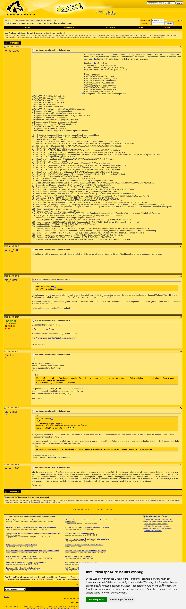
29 (58, 606)
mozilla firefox (139, 500)
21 (41, 606)
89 (34, 608)
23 (45, 606)
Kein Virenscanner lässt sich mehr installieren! (48, 33)
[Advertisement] (56, 73)
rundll (167, 500)
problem (153, 500)
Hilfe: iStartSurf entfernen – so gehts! (157, 526)
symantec (8, 502)
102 (65, 608)
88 (32, 608)
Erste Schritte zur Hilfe (51, 37)
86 (28, 608)
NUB (113, 27)
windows (47, 502)
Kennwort (144, 23)
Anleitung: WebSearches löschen (156, 524)
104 (71, 608)
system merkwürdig (26, 502)
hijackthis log (102, 500)
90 (36, 608)
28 (56, 606)
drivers (39, 500)
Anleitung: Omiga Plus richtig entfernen (157, 528)
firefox (77, 500)
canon (28, 500)
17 (32, 606)
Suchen (167, 27)
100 (58, 608)
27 (54, 606)
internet (110, 500)
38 (78, 606)
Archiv (6, 597)
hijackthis (93, 500)
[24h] (141, 27)
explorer (61, 500)
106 (77, 608)
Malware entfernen (26, 20)
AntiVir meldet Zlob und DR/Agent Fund (98, 509)
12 (21, 606)
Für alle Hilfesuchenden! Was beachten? (158, 519)
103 (68, 608)
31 (63, 606)
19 (37, 606)
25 (50, 606)
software (178, 500)
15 (28, 606)
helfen (82, 500)
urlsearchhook (38, 502)
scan (172, 500)
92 (41, 608)
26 (52, 606)
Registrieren (25, 27)
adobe (7, 500)
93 (43, 608)
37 (76, 606)
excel (55, 500)
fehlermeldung (69, 500)
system (15, 502)
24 (48, 606)
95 (47, 608)
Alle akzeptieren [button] (96, 599)
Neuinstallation (66, 472)
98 (54, 608)
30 (61, 606)
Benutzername (146, 20)
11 (19, 606)
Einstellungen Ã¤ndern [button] (121, 599)
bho (17, 500)
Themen (7, 497)
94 (45, 608)
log (127, 500)
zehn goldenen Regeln (98, 297)
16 (30, 606)
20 (39, 606)
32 (65, 606)
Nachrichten (69, 27)
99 (56, 608)
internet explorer (119, 500)
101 (61, 608)
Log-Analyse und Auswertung (45, 20)
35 (72, 606)
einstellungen (47, 500)
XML (162, 37)
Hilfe (108, 27)
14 (26, 606)
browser (22, 500)
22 (43, 606)
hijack (87, 500)
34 (69, 606)
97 (52, 608)
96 (49, 608)
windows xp (55, 502)
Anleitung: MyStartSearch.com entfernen (158, 521)
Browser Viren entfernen (153, 531)
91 (39, 608)
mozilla (131, 500)
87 (30, 608)
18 (34, 606)
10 (17, 606)
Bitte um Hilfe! (79, 509)
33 (67, 606)
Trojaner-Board (12, 20)
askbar (12, 500)
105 (74, 608)
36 (74, 606)
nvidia (147, 500)
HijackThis (92, 59)
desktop (33, 500)
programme (161, 500)
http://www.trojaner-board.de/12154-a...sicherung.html (54, 338)
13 (24, 606)
